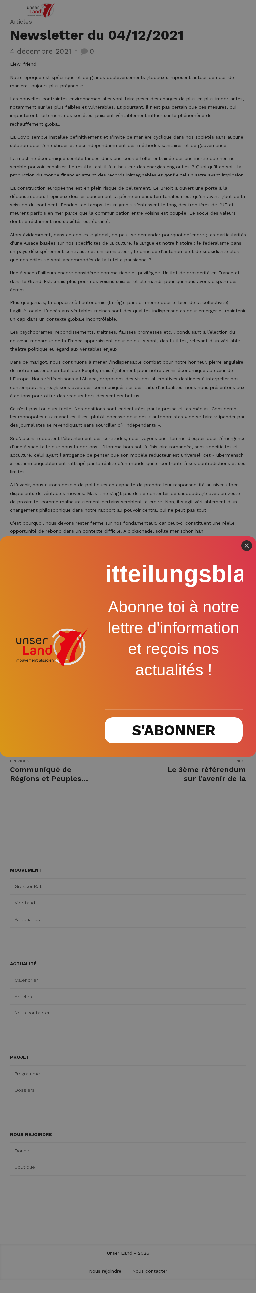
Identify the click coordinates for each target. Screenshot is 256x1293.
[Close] (246, 545)
